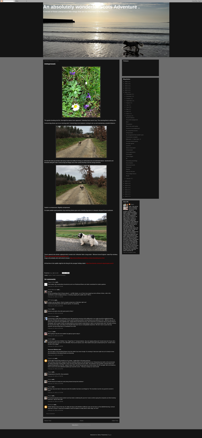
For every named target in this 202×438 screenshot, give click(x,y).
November (129, 96)
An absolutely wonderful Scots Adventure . (91, 6)
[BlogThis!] (64, 273)
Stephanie (50, 404)
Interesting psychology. (131, 160)
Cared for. (128, 145)
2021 (126, 92)
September (129, 100)
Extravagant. (129, 154)
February (128, 115)
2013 (126, 196)
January (128, 178)
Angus (49, 309)
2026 (126, 81)
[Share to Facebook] (67, 273)
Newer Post (47, 420)
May (127, 109)
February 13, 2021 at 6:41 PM (55, 368)
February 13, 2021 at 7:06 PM (55, 376)
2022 (126, 90)
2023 (126, 88)
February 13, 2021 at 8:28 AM (55, 305)
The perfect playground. (132, 119)
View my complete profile (129, 252)
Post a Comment (50, 413)
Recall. (127, 175)
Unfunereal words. (130, 165)
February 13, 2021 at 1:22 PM (55, 335)
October (128, 98)
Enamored (128, 167)
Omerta (128, 169)
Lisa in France (52, 316)
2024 (126, 85)
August (128, 102)
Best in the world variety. (132, 126)
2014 (126, 194)
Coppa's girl (51, 358)
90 (126, 158)
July (127, 105)
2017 (126, 187)
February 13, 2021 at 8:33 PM (55, 410)
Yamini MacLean (52, 289)
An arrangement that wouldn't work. (135, 134)
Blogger (109, 434)
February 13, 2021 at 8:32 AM (55, 313)
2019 (126, 183)
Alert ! (127, 122)
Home (81, 420)
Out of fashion (129, 162)
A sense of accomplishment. (133, 128)
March (128, 113)
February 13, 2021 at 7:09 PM (55, 401)
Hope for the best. (130, 171)
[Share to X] (66, 273)
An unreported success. (132, 130)
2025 (126, 83)
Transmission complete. (132, 137)
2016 (126, 189)
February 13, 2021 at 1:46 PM (55, 346)
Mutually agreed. (130, 143)
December (129, 94)
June (127, 107)
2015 (126, 192)
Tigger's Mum (51, 282)
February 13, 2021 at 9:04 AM (55, 328)
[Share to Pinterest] (69, 273)
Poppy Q (50, 331)
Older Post (115, 420)
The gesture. (129, 124)
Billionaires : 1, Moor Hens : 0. (133, 139)
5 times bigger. (129, 156)
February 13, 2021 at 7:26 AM (55, 296)
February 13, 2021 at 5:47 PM (55, 355)
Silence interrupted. (131, 147)
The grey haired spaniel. (132, 141)
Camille (50, 339)
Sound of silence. (130, 117)
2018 (126, 185)
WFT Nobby (51, 300)
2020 (126, 181)
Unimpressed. (129, 132)
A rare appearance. (131, 152)
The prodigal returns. (131, 173)
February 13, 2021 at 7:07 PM (55, 383)
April (127, 111)
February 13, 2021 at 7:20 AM (55, 286)
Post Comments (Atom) (85, 425)
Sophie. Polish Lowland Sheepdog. (57, 275)
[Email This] (63, 273)
